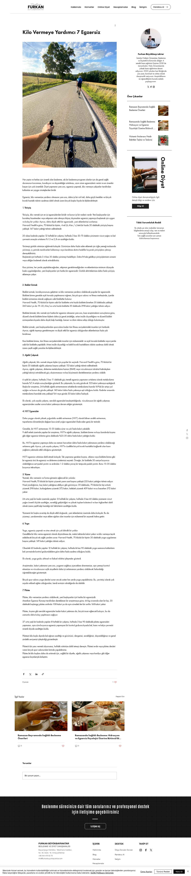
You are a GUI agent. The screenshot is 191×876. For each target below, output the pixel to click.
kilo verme (26, 662)
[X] (148, 87)
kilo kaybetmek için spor (59, 665)
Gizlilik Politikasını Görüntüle (102, 872)
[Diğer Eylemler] (115, 25)
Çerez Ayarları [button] (146, 871)
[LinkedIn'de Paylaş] (36, 674)
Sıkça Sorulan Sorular (124, 850)
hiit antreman (91, 662)
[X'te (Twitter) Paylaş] (30, 674)
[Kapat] (187, 871)
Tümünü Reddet (163, 871)
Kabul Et (179, 871)
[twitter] (187, 434)
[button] (145, 96)
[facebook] (187, 430)
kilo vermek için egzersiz (48, 662)
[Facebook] (151, 87)
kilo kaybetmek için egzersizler (81, 665)
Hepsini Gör (120, 696)
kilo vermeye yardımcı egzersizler (36, 665)
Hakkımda (97, 850)
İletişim (118, 859)
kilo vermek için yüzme (67, 662)
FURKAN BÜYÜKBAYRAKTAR (53, 843)
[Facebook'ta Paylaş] (23, 674)
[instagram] (187, 437)
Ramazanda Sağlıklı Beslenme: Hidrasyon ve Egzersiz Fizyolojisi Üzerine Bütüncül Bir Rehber (97, 737)
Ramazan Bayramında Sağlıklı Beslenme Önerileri (39, 737)
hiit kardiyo (81, 662)
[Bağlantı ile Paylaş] (43, 674)
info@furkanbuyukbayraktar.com (50, 858)
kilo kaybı (34, 662)
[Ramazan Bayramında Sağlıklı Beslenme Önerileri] (41, 716)
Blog (94, 854)
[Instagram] (153, 87)
